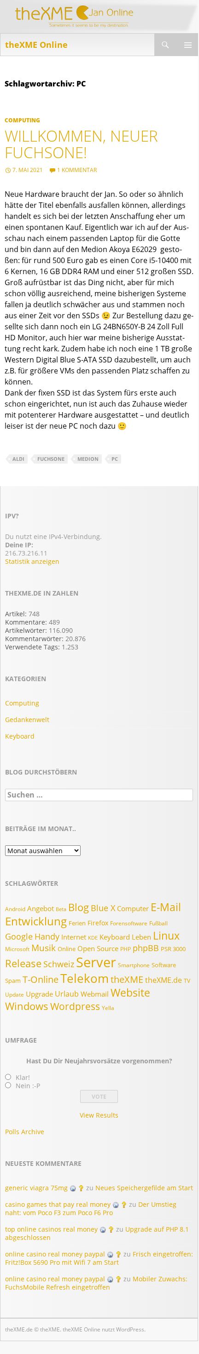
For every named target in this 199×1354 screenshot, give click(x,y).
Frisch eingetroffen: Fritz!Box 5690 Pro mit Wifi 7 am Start (99, 1258)
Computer (133, 908)
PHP (125, 949)
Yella (108, 1008)
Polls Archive (24, 1131)
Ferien (77, 923)
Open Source (97, 948)
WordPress (130, 1329)
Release (23, 963)
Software (164, 965)
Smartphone (134, 965)
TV (187, 981)
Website (130, 992)
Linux (166, 935)
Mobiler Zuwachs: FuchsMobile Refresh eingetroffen (96, 1282)
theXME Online (36, 44)
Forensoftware (128, 923)
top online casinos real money (51, 1229)
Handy (47, 936)
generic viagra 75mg (36, 1187)
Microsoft (17, 949)
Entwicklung (36, 921)
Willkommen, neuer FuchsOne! (81, 144)
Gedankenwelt (27, 719)
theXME (127, 979)
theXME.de (163, 980)
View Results (99, 1115)
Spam (13, 980)
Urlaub (67, 994)
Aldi (18, 458)
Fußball (158, 923)
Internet (73, 937)
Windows (26, 1006)
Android (15, 909)
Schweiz (58, 964)
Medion (88, 458)
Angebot (40, 908)
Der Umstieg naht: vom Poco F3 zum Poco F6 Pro (90, 1208)
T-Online (41, 979)
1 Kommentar (77, 170)
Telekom (84, 978)
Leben (141, 937)
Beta (61, 909)
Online (67, 949)
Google (19, 936)
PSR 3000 (173, 949)
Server (96, 962)
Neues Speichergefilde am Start (144, 1187)
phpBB (146, 947)
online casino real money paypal (55, 1254)
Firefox (98, 922)
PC (114, 458)
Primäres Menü (187, 45)
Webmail (95, 994)
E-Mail (166, 907)
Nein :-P (28, 1085)
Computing (22, 120)
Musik (43, 947)
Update (14, 994)
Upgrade (39, 994)
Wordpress (75, 1006)
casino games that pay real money (58, 1204)
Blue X (103, 907)
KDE (93, 938)
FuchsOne (50, 458)
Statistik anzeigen (32, 561)
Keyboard (20, 736)
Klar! (23, 1077)
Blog (78, 907)
